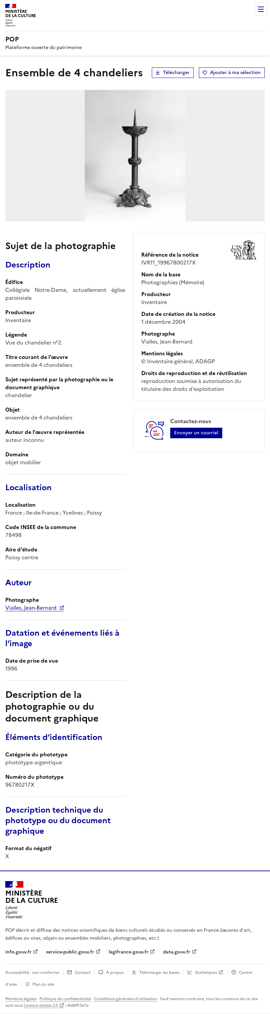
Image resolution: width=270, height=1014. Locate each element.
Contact (83, 973)
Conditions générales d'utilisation (125, 999)
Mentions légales (21, 999)
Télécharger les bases (159, 973)
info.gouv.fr (18, 952)
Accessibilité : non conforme (32, 973)
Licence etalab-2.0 (41, 1005)
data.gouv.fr (176, 952)
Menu (260, 9)
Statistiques (206, 973)
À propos (115, 973)
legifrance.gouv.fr (128, 952)
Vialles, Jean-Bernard (31, 608)
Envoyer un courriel (196, 432)
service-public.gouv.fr (70, 952)
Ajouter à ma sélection (235, 72)
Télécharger (176, 72)
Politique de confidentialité (65, 999)
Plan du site (43, 984)
